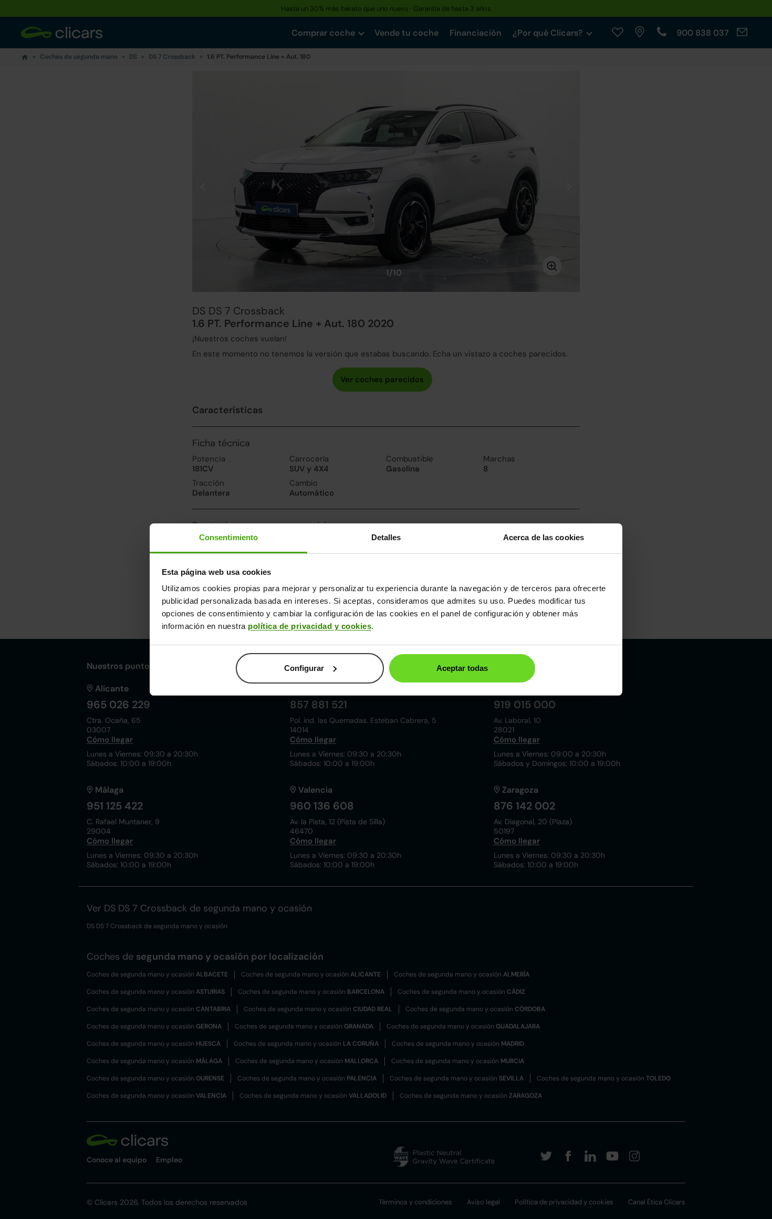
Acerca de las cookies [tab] (543, 537)
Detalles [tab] (386, 537)
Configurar (304, 668)
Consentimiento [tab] (228, 537)
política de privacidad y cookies (309, 626)
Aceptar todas (462, 668)
